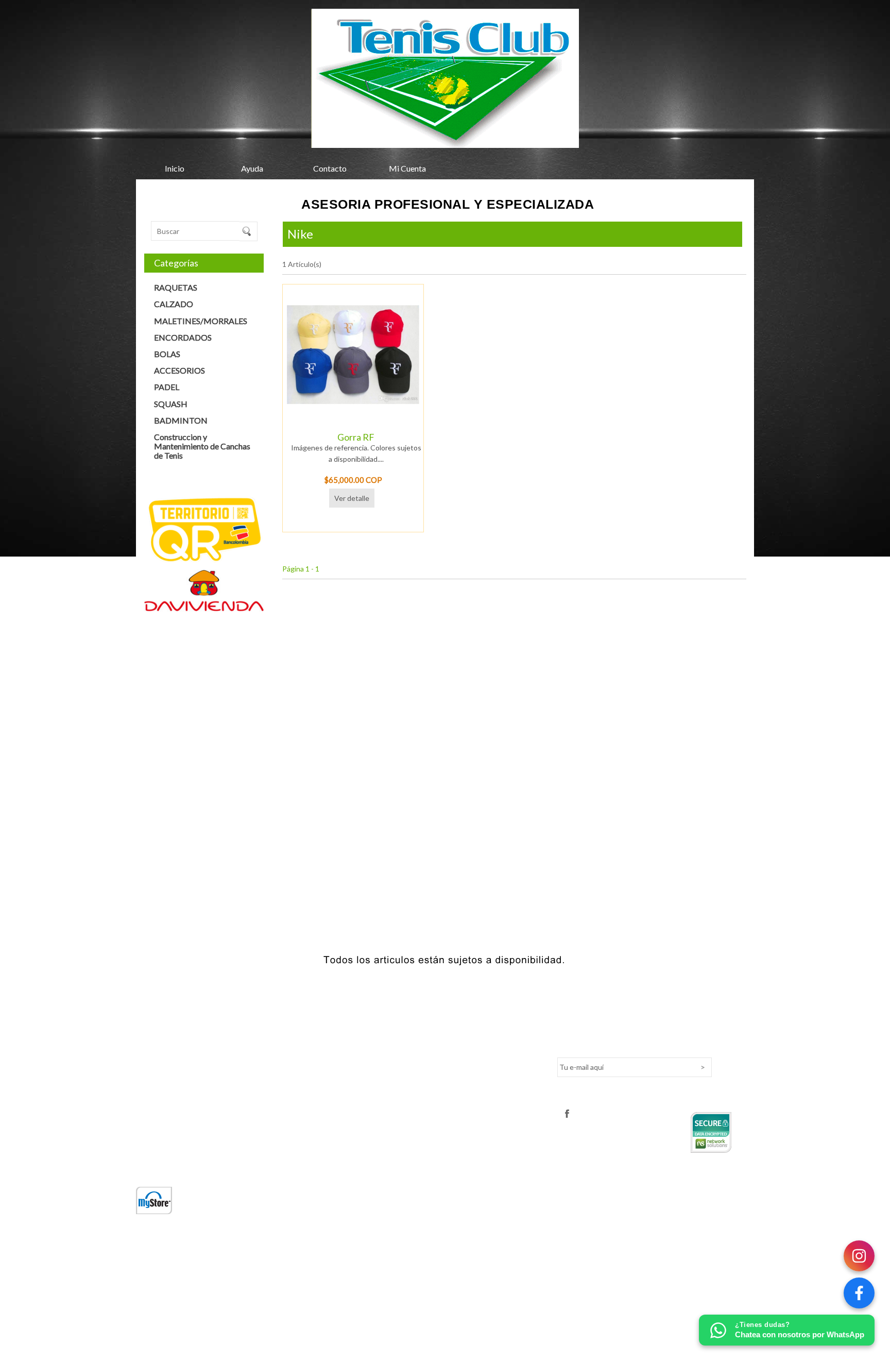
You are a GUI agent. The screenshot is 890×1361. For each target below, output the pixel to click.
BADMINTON (181, 420)
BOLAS (167, 354)
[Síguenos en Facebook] (859, 1293)
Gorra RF (355, 437)
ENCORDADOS (183, 337)
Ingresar (360, 1037)
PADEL (166, 387)
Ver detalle (351, 498)
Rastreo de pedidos (378, 1069)
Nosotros (151, 1037)
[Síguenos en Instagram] (859, 1255)
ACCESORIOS (179, 370)
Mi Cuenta (407, 168)
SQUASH (170, 404)
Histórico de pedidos (380, 1085)
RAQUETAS (175, 287)
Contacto (330, 168)
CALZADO (173, 304)
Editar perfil (365, 1053)
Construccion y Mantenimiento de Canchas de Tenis (202, 446)
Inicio (174, 168)
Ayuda (252, 168)
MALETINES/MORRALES (200, 321)
